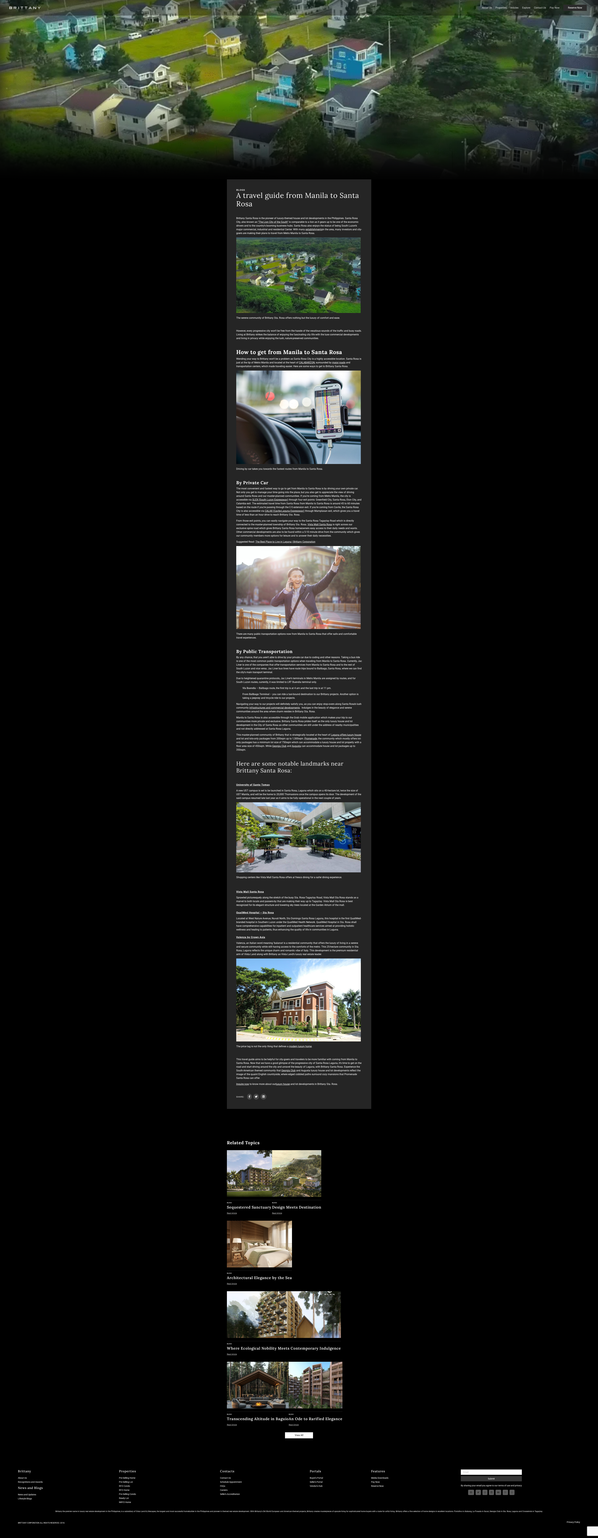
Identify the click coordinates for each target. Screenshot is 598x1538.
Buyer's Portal (316, 1478)
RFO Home (124, 1490)
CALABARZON (307, 362)
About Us (487, 8)
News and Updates (27, 1494)
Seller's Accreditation (230, 1494)
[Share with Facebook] (249, 1097)
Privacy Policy (573, 1522)
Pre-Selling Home (127, 1478)
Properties (501, 8)
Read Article (232, 1213)
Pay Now (555, 8)
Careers (224, 1490)
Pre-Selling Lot (126, 1482)
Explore (526, 8)
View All (299, 1435)
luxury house (283, 1084)
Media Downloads (379, 1478)
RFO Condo (124, 1486)
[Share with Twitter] (256, 1097)
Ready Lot (124, 1498)
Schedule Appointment (231, 1482)
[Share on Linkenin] (263, 1097)
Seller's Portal (316, 1482)
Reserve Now (575, 7)
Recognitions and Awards (30, 1482)
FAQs (222, 1486)
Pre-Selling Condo (127, 1494)
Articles (514, 8)
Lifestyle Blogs (25, 1499)
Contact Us (540, 8)
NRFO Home (125, 1502)
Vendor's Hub (316, 1486)
